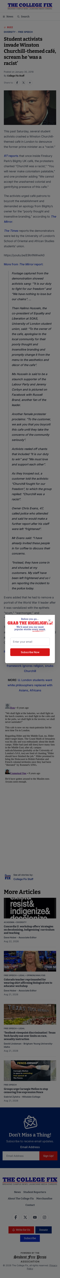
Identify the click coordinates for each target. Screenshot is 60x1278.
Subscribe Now (30, 652)
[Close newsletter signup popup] (49, 620)
